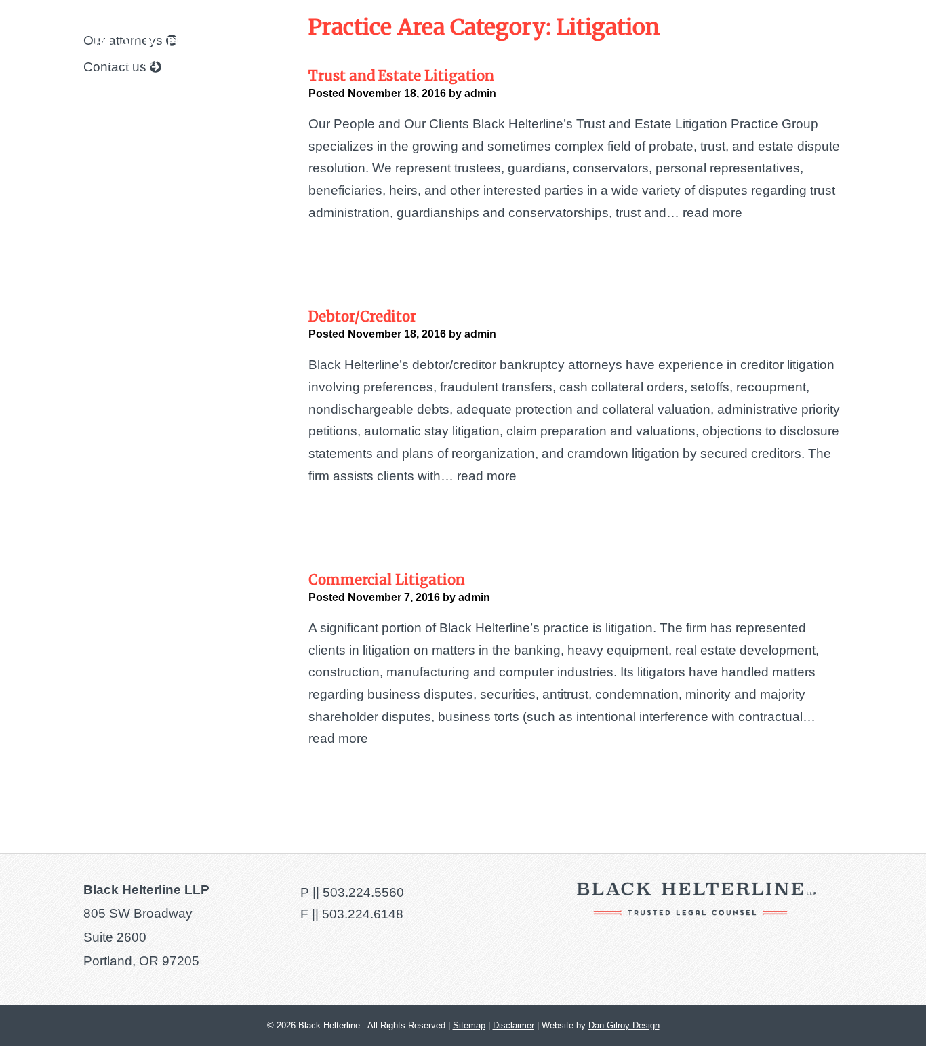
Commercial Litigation (386, 579)
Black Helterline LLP (197, 51)
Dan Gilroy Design (624, 1025)
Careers (744, 51)
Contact (809, 51)
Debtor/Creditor (362, 316)
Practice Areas (509, 51)
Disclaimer (513, 1025)
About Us (424, 51)
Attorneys (597, 51)
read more (712, 213)
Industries (674, 51)
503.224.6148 (362, 914)
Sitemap (469, 1025)
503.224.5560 (363, 892)
